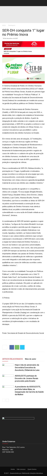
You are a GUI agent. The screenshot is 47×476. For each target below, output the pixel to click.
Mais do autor (30, 359)
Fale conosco (21, 469)
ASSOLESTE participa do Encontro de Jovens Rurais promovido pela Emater (26, 378)
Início (4, 25)
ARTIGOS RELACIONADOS (12, 359)
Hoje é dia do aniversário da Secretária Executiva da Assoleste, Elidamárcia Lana (27, 367)
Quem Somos (32, 469)
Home (13, 469)
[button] (44, 3)
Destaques (11, 25)
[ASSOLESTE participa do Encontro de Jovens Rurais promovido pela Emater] (8, 378)
